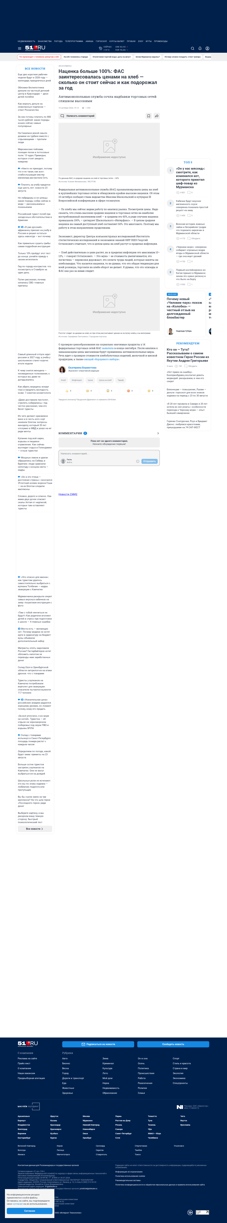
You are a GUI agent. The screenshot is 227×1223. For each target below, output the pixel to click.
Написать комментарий (80, 115)
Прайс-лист (24, 1063)
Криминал (108, 1063)
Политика (143, 1068)
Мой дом (107, 1078)
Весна (65, 1068)
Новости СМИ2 (68, 494)
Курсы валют (116, 41)
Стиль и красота (182, 1063)
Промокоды (161, 41)
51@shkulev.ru (51, 1186)
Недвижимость (26, 41)
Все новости (35, 68)
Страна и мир (180, 1068)
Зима (105, 1058)
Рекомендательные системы (128, 1180)
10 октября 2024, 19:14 (69, 108)
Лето (105, 1073)
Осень (141, 1063)
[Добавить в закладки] (149, 116)
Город (65, 1073)
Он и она (142, 1058)
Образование (110, 1093)
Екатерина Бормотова (82, 367)
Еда (64, 1083)
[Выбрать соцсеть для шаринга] (157, 116)
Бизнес (66, 1063)
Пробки (131, 41)
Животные (68, 1088)
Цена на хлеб (105, 380)
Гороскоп (101, 41)
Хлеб (63, 380)
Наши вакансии (26, 1073)
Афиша (89, 41)
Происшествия (146, 1073)
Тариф (121, 380)
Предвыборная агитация (31, 1078)
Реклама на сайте (27, 1058)
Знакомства (45, 41)
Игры (149, 41)
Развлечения (145, 1083)
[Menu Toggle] (19, 48)
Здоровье (67, 1093)
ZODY (140, 41)
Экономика (179, 1078)
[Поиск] (192, 48)
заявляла (108, 348)
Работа (141, 1078)
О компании (24, 1068)
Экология (178, 1073)
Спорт (176, 1058)
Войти (69, 462)
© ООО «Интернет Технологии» (67, 1213)
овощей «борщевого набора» (101, 359)
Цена (90, 380)
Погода (58, 41)
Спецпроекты (180, 1083)
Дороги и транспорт (73, 1078)
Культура (107, 1068)
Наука (106, 1083)
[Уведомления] (200, 48)
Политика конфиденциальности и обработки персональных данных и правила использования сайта (160, 1185)
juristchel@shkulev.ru (88, 1189)
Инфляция (77, 380)
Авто (65, 1058)
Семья (141, 1093)
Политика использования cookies (130, 1176)
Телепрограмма (74, 41)
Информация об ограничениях (129, 1172)
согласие (18, 1203)
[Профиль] (207, 48)
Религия (142, 1088)
